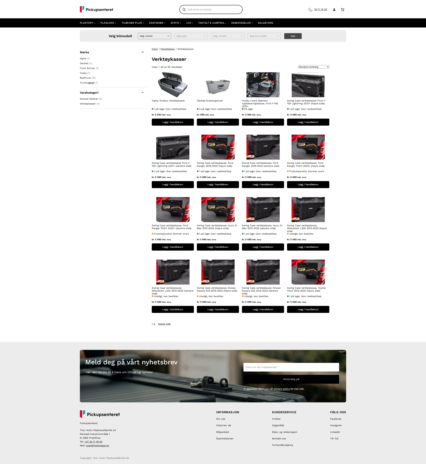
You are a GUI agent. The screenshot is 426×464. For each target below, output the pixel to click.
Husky (83, 73)
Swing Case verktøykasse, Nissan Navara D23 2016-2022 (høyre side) (217, 289)
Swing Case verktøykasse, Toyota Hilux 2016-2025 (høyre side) (306, 289)
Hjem (155, 49)
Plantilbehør (168, 49)
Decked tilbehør (89, 98)
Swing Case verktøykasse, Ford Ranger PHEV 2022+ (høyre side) (306, 164)
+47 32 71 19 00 (93, 441)
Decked (84, 63)
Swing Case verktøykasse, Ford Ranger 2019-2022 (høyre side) (215, 164)
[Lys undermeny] (192, 23)
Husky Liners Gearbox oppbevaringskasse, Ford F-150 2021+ (260, 103)
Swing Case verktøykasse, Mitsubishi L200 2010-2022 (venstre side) (172, 291)
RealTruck (85, 77)
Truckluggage (87, 82)
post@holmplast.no (97, 445)
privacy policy (282, 389)
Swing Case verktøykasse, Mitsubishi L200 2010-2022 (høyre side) (307, 228)
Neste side (164, 324)
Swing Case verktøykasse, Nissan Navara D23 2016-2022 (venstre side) (261, 291)
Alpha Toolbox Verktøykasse (168, 100)
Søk (293, 36)
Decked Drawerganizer (210, 100)
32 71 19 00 (320, 9)
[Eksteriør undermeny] (164, 23)
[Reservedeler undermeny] (252, 23)
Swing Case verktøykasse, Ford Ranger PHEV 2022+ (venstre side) (171, 227)
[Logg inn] (333, 9)
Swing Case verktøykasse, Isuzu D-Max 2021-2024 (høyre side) (217, 227)
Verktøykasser (88, 103)
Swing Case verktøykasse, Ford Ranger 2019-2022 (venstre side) (260, 164)
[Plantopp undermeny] (94, 23)
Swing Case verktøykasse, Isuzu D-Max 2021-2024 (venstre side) (262, 227)
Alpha (83, 58)
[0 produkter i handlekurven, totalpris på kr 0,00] (342, 9)
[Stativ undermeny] (180, 23)
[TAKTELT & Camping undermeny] (225, 23)
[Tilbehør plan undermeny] (143, 23)
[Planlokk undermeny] (115, 23)
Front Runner (87, 68)
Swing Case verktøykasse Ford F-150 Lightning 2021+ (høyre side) (306, 102)
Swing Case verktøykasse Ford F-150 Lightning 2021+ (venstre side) (171, 164)
